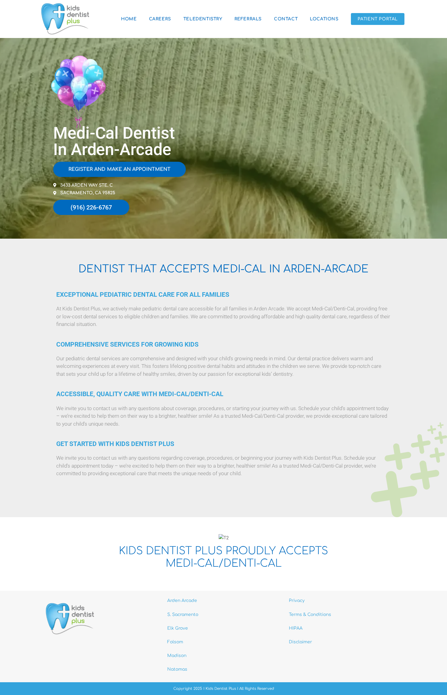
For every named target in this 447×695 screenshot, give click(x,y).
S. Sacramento (182, 614)
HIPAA (296, 628)
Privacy (297, 600)
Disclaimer (300, 642)
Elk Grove (177, 628)
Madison (176, 655)
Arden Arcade (182, 600)
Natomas (177, 669)
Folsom (175, 642)
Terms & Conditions (310, 614)
